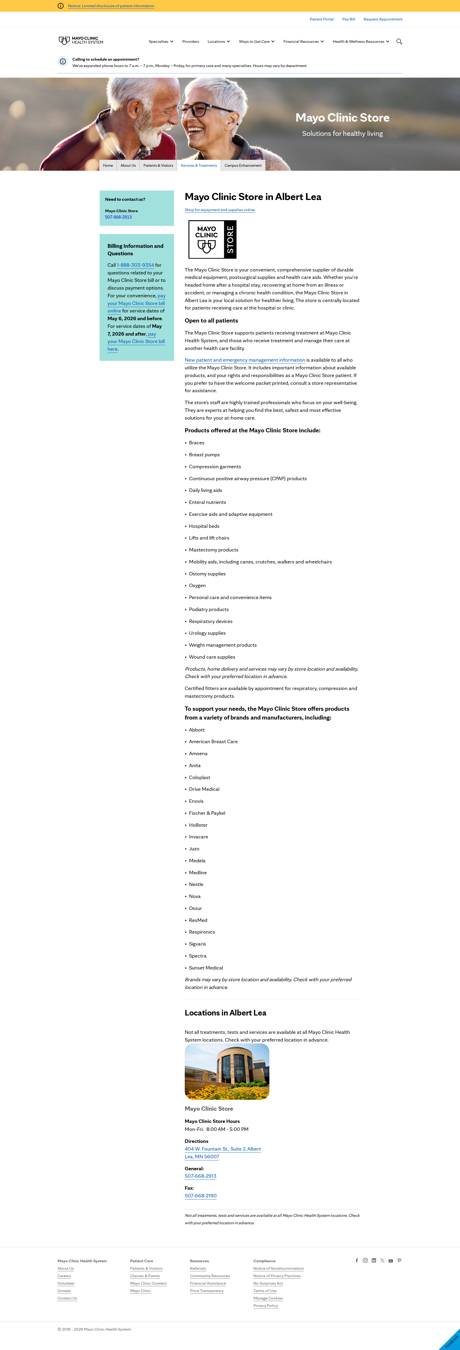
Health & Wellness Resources (358, 41)
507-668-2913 (118, 217)
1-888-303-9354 (135, 265)
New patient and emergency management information (245, 360)
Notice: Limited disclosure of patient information (111, 5)
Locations (216, 41)
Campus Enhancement (243, 165)
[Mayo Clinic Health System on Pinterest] (399, 1261)
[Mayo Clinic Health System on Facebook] (357, 1261)
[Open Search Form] (399, 41)
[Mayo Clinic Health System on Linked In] (374, 1261)
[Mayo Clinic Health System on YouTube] (390, 1261)
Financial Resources (301, 41)
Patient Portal (322, 19)
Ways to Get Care (254, 41)
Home (108, 165)
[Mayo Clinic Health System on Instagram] (365, 1261)
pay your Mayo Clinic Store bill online (137, 303)
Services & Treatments (199, 165)
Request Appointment (383, 19)
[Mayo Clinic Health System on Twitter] (382, 1261)
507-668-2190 (201, 1195)
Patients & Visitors (158, 165)
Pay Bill (348, 19)
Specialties (159, 41)
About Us (128, 165)
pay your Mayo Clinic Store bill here (136, 341)
